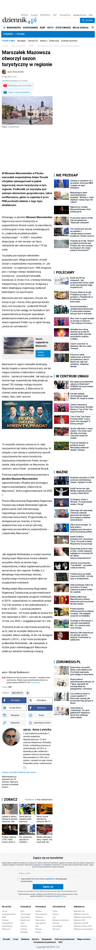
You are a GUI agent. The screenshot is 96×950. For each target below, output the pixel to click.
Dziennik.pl (25, 906)
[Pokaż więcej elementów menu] (92, 27)
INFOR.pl (24, 15)
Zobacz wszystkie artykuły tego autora (19, 772)
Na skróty (6, 906)
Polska (21, 34)
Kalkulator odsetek (81, 923)
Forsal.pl (5, 920)
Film (37, 926)
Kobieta (39, 911)
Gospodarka (25, 917)
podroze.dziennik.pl (18, 46)
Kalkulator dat (79, 911)
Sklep (90, 15)
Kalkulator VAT (79, 920)
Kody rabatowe (41, 914)
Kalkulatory (79, 906)
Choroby (55, 923)
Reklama (25, 939)
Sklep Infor (6, 929)
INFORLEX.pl (45, 15)
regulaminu (49, 879)
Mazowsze (17, 693)
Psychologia (57, 926)
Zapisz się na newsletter (19, 92)
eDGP (4, 917)
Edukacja (39, 917)
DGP (55, 15)
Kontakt (6, 939)
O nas (15, 939)
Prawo (55, 911)
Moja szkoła (40, 920)
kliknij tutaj (62, 896)
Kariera (35, 939)
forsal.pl (34, 15)
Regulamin (47, 939)
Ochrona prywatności (64, 939)
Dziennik (5, 46)
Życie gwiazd (41, 923)
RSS (60, 942)
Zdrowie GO (33, 41)
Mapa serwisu (83, 939)
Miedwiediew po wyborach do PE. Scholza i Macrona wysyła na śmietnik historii (10, 781)
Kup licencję (35, 682)
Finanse (55, 914)
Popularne (29, 799)
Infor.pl (4, 911)
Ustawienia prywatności (45, 942)
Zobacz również (41, 353)
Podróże (8, 34)
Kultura (38, 932)
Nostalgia (21, 41)
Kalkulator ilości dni (81, 914)
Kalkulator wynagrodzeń (83, 929)
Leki (54, 917)
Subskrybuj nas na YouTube (20, 85)
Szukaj (89, 20)
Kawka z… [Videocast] (49, 41)
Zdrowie (23, 926)
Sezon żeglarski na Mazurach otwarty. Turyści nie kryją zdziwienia (42, 343)
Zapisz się (48, 886)
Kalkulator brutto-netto (83, 926)
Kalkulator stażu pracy (82, 917)
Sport (22, 923)
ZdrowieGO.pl (65, 15)
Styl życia (56, 929)
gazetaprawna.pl (79, 15)
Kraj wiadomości (44, 799)
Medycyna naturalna (60, 920)
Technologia (25, 914)
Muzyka (39, 929)
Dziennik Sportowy (69, 41)
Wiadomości (25, 920)
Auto (22, 911)
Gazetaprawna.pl (9, 914)
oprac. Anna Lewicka (15, 72)
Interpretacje (7, 926)
